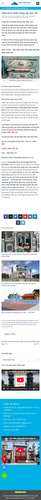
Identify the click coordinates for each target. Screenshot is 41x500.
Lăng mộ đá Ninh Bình (11, 430)
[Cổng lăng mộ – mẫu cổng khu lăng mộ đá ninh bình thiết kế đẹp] (20, 241)
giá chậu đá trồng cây (19, 322)
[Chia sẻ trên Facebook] (6, 216)
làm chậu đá (29, 322)
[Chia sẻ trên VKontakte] (30, 216)
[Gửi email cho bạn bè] (20, 216)
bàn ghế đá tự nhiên (17, 167)
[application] (20, 380)
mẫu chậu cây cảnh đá (20, 324)
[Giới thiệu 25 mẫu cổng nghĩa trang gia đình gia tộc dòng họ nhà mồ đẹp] (20, 270)
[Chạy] (4, 389)
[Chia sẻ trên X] (10, 216)
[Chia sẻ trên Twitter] (15, 216)
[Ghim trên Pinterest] (25, 216)
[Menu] (2, 3)
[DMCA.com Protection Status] (20, 492)
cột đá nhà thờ (16, 180)
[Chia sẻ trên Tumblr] (18, 222)
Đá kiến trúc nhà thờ (21, 17)
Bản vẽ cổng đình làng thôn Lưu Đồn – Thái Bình (17, 312)
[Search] (37, 3)
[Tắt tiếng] (34, 389)
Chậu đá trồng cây (7, 17)
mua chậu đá (8, 326)
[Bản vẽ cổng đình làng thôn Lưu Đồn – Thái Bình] (20, 300)
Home (3, 8)
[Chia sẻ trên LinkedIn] (35, 216)
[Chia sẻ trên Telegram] (23, 222)
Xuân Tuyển (25, 16)
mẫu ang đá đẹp (8, 324)
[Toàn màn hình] (37, 389)
